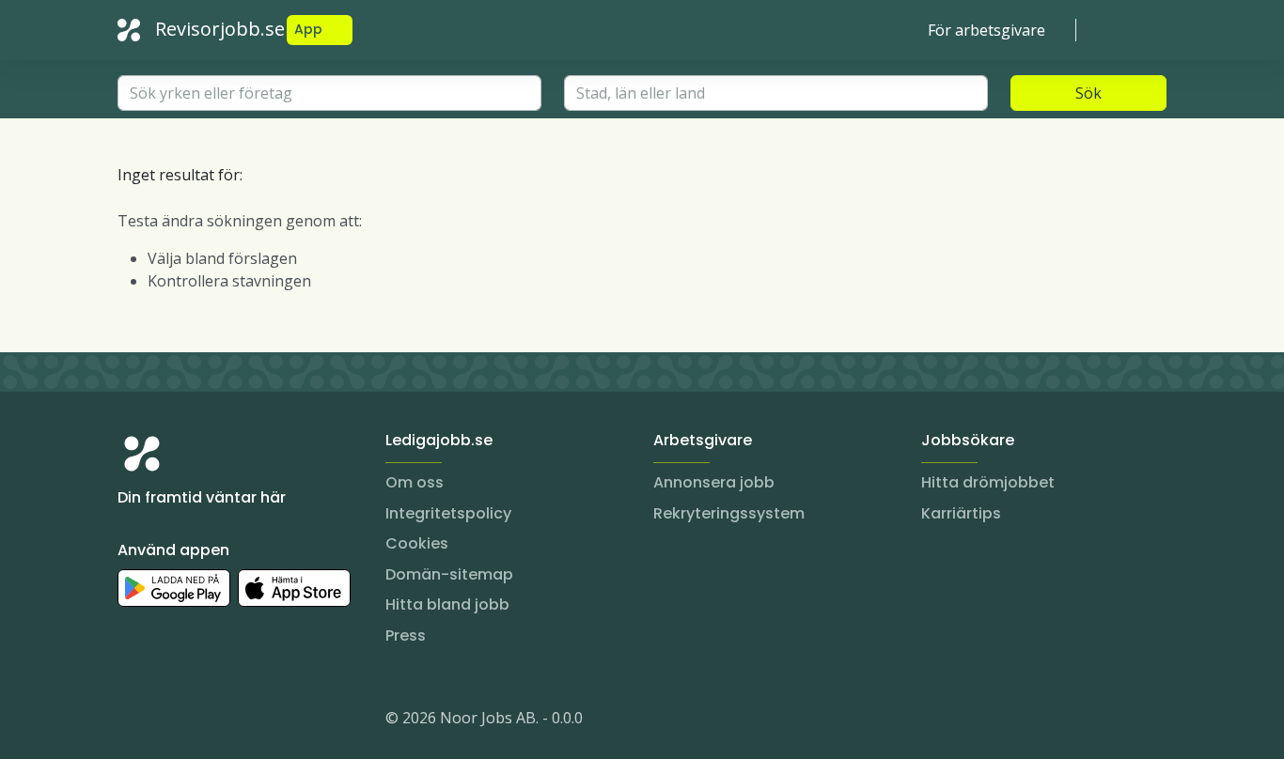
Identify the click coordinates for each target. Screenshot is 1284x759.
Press (405, 635)
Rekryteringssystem (729, 513)
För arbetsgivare (986, 30)
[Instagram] (132, 721)
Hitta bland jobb (447, 604)
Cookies (416, 543)
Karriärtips (961, 513)
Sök (1088, 93)
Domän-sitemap (449, 574)
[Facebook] (208, 721)
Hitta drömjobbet (988, 482)
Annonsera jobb (714, 482)
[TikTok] (245, 721)
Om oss (414, 482)
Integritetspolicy (448, 513)
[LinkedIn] (170, 721)
